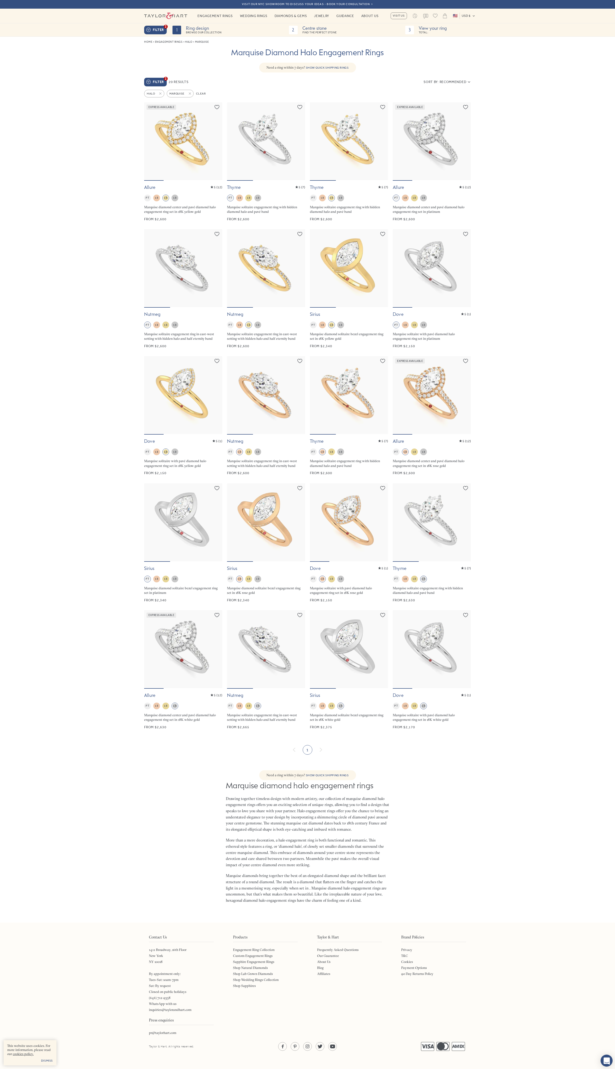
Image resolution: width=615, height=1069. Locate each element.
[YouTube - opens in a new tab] (332, 1046)
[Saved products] (435, 16)
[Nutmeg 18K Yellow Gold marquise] (266, 288)
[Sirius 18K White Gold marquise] (349, 669)
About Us (370, 16)
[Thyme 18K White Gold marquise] (432, 543)
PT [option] (147, 197)
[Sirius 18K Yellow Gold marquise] (349, 288)
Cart (445, 16)
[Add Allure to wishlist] (217, 107)
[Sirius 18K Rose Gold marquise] (266, 543)
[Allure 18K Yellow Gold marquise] (183, 161)
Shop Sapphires (244, 986)
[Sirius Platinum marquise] (183, 543)
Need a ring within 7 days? (307, 67)
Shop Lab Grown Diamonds (253, 974)
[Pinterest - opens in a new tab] (295, 1046)
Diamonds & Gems (291, 16)
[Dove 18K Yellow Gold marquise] (183, 415)
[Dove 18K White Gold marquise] (432, 669)
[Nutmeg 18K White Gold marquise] (266, 669)
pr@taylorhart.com (162, 1033)
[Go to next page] (321, 750)
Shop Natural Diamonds (250, 968)
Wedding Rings (253, 16)
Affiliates (323, 974)
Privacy (406, 950)
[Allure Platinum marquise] (432, 161)
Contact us (425, 16)
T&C (404, 956)
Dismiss (47, 1060)
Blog (320, 968)
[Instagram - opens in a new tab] (307, 1046)
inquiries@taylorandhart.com (170, 1010)
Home (148, 41)
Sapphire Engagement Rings (253, 962)
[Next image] (215, 141)
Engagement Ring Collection (254, 950)
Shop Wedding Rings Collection (256, 980)
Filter (160, 29)
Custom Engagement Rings (253, 956)
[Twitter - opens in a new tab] (320, 1046)
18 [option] (156, 197)
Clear (201, 93)
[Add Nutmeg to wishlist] (217, 234)
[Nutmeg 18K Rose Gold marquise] (266, 415)
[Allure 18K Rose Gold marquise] (432, 415)
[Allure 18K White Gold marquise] (183, 669)
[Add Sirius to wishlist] (382, 234)
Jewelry (321, 16)
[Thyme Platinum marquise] (266, 161)
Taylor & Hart (165, 15)
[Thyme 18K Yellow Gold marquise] (349, 161)
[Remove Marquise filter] (190, 93)
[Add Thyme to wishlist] (300, 107)
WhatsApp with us (163, 1004)
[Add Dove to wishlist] (465, 234)
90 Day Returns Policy (417, 974)
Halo (188, 41)
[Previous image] (151, 141)
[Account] (415, 16)
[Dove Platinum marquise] (432, 288)
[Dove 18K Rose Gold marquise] (349, 543)
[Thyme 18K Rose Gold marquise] (349, 415)
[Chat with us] (607, 1061)
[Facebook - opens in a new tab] (282, 1046)
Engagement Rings (215, 16)
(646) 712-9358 (160, 998)
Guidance (345, 16)
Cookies (407, 962)
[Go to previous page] (294, 750)
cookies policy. (23, 1054)
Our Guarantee (328, 956)
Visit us (399, 15)
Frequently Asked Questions (338, 950)
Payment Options (414, 968)
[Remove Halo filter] (160, 93)
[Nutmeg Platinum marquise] (183, 288)
